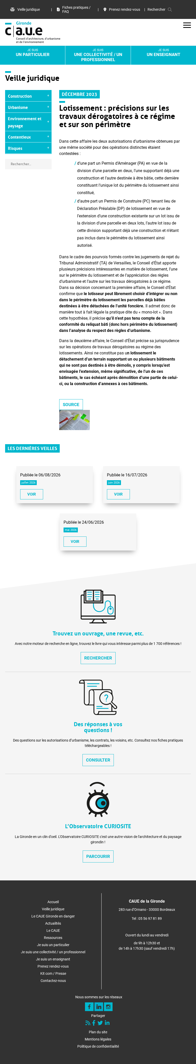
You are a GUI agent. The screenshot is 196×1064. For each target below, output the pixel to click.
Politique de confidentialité (98, 1046)
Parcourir (98, 856)
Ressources (53, 938)
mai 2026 (71, 530)
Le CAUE (53, 930)
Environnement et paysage (24, 122)
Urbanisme (18, 107)
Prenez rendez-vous (124, 9)
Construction (20, 95)
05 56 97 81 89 (150, 918)
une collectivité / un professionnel (98, 55)
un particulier (33, 52)
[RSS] (88, 1024)
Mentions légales (98, 1039)
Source (71, 404)
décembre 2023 (79, 93)
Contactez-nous (53, 981)
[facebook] (94, 1024)
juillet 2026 (28, 482)
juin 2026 (114, 482)
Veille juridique (28, 9)
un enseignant (163, 52)
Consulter (98, 760)
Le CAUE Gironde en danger (53, 916)
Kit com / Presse (53, 973)
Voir (31, 494)
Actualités (53, 923)
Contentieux (19, 136)
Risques (15, 147)
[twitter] (100, 1024)
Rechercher (98, 657)
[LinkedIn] (108, 1024)
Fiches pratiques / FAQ (76, 9)
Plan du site (98, 1032)
